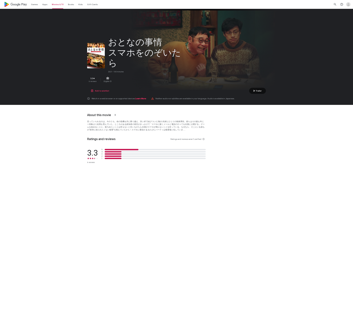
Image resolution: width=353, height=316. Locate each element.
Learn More (140, 98)
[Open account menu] (348, 4)
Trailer (257, 90)
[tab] (34, 4)
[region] (136, 80)
